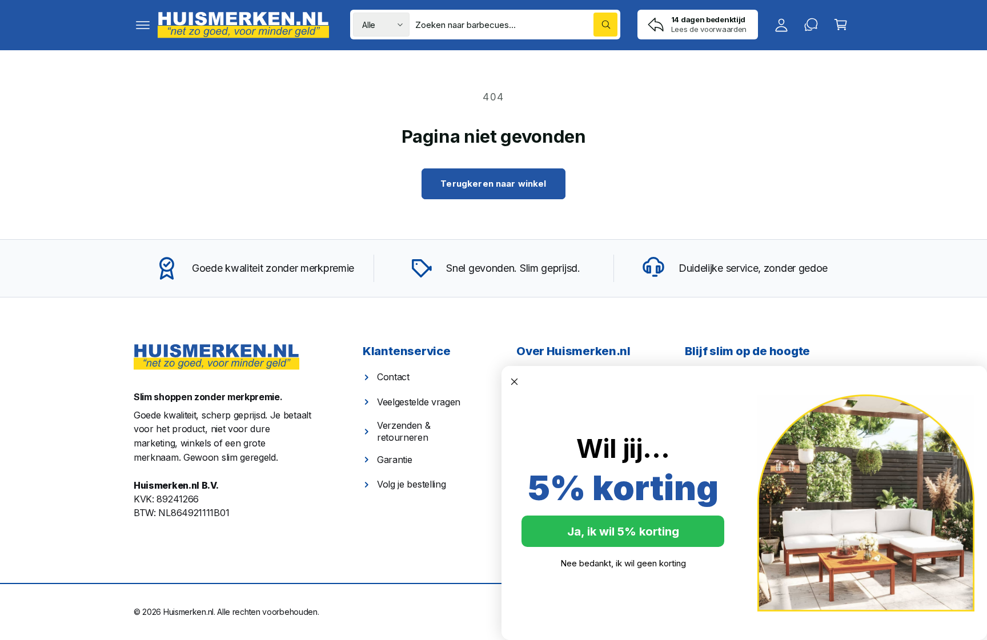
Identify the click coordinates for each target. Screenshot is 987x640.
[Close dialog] (514, 382)
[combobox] (516, 24)
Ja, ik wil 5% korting (623, 531)
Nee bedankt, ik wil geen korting (623, 563)
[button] (143, 24)
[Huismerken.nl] (216, 357)
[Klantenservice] (811, 24)
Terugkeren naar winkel (493, 183)
